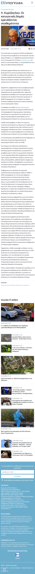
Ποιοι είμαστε (5, 514)
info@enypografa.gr (7, 498)
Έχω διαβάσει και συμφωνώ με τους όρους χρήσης (18, 480)
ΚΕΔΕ (13, 58)
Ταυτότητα (4, 485)
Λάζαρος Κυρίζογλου (22, 107)
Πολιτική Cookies (15, 568)
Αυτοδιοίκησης (25, 60)
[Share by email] (34, 49)
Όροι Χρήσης (5, 568)
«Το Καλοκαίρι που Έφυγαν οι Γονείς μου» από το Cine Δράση (22, 454)
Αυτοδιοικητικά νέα (7, 9)
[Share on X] (32, 49)
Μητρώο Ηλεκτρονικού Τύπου (17, 551)
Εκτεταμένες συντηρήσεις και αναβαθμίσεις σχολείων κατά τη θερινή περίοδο (22, 402)
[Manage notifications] (4, 569)
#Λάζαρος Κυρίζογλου (22, 285)
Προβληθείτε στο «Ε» (8, 540)
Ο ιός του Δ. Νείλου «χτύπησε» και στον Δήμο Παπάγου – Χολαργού (22, 349)
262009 (17, 558)
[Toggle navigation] (32, 2)
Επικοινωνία (4, 571)
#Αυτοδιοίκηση (6, 285)
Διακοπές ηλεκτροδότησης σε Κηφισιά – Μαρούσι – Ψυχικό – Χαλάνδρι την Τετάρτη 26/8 (22, 444)
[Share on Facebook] (29, 49)
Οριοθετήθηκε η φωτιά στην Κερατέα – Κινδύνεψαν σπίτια (21, 338)
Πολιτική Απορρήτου (27, 568)
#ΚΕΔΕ (13, 285)
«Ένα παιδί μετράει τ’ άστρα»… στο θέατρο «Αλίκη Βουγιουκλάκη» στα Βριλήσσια (22, 391)
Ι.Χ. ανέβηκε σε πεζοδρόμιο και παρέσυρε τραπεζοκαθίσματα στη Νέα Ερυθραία (14, 326)
